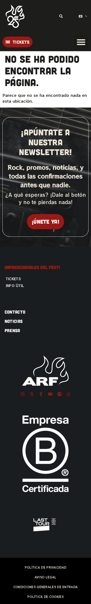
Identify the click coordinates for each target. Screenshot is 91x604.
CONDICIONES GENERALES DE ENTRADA (45, 587)
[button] (81, 42)
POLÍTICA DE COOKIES (45, 596)
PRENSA (12, 330)
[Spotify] (59, 394)
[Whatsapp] (68, 394)
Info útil (15, 285)
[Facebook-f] (41, 394)
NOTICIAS (14, 321)
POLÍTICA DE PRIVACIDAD (45, 567)
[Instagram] (22, 394)
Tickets (13, 278)
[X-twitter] (32, 394)
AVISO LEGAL (45, 577)
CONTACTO (15, 312)
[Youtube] (50, 394)
